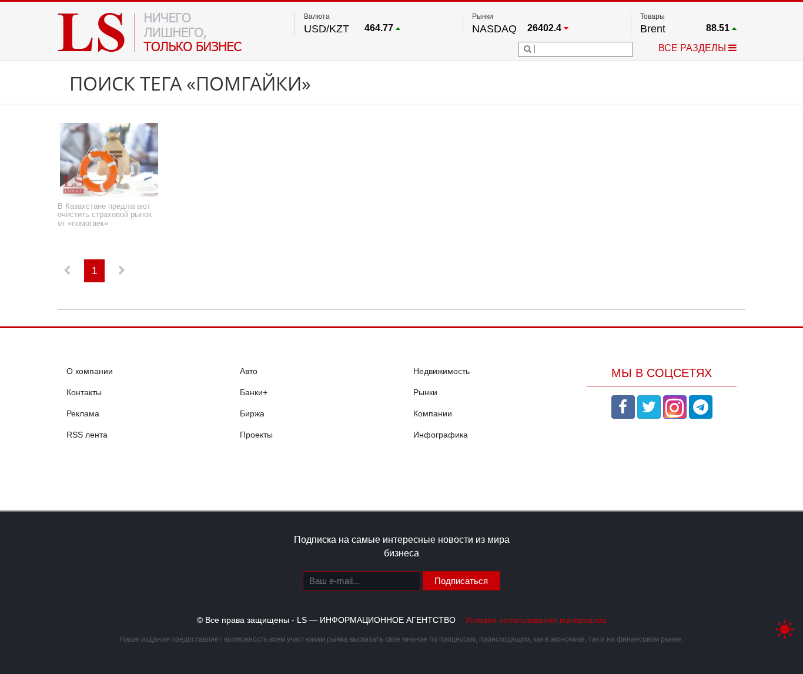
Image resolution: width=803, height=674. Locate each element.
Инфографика (440, 434)
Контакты (84, 392)
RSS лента (87, 434)
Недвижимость (441, 371)
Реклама (82, 413)
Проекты (256, 434)
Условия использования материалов (535, 620)
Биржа (252, 413)
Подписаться (461, 581)
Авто (248, 371)
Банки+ (253, 392)
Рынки (425, 392)
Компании (432, 413)
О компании (89, 371)
